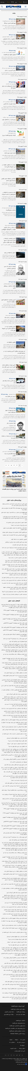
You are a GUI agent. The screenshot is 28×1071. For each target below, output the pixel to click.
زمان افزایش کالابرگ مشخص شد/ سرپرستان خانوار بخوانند (14, 532)
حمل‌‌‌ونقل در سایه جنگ (10, 317)
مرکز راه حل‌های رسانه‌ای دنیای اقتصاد (17, 1031)
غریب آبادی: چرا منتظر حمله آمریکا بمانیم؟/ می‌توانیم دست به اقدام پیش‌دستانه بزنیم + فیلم (14, 795)
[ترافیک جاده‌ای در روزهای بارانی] (20, 284)
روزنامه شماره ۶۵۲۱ (12, 313)
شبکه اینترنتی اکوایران (9, 1012)
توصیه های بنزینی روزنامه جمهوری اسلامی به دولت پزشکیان (14, 720)
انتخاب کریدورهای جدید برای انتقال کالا (9, 87)
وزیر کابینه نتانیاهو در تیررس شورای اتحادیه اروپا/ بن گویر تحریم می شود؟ (14, 730)
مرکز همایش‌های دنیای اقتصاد (18, 1023)
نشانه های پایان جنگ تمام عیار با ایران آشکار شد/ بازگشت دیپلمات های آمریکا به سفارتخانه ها (15, 716)
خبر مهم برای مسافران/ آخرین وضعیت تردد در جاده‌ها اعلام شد (14, 352)
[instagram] (22, 1055)
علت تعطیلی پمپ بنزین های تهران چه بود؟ (17, 746)
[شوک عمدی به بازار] (20, 425)
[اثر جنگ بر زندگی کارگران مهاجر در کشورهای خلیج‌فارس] (20, 226)
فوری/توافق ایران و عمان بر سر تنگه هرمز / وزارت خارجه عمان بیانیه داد (14, 513)
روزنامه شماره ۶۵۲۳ (12, 282)
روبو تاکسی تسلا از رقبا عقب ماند (9, 382)
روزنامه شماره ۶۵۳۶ (12, 131)
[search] (2, 6)
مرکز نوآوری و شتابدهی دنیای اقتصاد (17, 1026)
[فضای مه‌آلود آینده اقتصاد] (20, 52)
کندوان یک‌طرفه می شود (10, 253)
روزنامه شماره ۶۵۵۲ (12, 35)
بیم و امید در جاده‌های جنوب (9, 120)
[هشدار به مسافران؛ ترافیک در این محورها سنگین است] (20, 167)
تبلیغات (16, 1040)
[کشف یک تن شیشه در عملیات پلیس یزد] (20, 436)
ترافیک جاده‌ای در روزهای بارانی (10, 287)
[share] (11, 1055)
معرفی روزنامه (22, 1048)
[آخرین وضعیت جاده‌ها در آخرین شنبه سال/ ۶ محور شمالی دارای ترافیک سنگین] (20, 241)
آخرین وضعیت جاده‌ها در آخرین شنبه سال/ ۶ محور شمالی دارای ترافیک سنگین (9, 240)
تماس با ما (22, 1040)
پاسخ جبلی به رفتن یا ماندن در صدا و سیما (18, 557)
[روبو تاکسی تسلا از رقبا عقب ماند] (20, 380)
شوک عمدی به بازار (11, 423)
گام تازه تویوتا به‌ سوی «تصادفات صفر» (10, 411)
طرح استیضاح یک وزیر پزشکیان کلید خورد (18, 641)
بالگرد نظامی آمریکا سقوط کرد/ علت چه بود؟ (17, 741)
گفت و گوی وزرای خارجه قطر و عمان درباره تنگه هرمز (15, 765)
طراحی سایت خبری (22, 1064)
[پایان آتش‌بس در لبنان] (20, 68)
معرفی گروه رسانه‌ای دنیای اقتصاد (18, 1009)
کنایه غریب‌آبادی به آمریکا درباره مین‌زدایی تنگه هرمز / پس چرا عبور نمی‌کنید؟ (15, 786)
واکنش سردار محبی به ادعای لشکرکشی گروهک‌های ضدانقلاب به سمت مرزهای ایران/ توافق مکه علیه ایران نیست (14, 650)
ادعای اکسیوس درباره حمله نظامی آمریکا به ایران (17, 694)
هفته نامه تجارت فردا (20, 1014)
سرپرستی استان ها (21, 1042)
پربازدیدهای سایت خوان (14, 500)
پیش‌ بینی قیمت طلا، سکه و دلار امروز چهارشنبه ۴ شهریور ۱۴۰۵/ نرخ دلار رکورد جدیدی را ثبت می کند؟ (14, 565)
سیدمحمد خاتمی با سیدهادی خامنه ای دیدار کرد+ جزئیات (15, 594)
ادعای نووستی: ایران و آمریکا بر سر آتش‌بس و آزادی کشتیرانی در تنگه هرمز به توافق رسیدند (14, 755)
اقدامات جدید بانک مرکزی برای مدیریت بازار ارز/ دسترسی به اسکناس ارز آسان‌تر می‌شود (14, 583)
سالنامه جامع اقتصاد (11, 210)
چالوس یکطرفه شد (11, 342)
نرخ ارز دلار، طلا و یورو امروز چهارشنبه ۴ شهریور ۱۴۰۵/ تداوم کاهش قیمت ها (15, 611)
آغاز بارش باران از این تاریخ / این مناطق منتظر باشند (16, 783)
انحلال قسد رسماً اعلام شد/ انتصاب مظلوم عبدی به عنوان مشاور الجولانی (15, 528)
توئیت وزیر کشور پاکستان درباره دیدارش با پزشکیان (16, 542)
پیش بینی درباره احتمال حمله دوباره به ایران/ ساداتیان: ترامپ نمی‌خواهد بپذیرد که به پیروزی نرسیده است (15, 712)
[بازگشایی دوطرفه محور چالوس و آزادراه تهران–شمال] (20, 181)
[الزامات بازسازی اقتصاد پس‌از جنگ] (20, 133)
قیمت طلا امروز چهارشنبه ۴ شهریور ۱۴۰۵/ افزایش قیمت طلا (14, 627)
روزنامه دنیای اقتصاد (20, 1012)
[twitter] (19, 1055)
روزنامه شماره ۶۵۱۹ (12, 378)
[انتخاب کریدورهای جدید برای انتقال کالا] (20, 84)
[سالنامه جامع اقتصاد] (20, 211)
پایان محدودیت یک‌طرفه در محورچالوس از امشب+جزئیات (9, 193)
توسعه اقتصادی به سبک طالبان (10, 455)
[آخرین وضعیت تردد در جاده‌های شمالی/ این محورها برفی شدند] (20, 329)
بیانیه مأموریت (13, 1048)
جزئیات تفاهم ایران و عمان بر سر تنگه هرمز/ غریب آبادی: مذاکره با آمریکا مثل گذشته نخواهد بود (15, 776)
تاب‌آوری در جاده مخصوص (9, 39)
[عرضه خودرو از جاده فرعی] (20, 101)
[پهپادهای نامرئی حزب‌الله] (20, 21)
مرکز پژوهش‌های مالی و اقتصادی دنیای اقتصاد (15, 1028)
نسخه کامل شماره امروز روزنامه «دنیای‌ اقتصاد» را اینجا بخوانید (14, 490)
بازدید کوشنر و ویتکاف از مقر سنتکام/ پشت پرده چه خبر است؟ (15, 655)
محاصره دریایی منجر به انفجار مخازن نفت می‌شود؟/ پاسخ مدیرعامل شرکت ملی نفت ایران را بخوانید (14, 574)
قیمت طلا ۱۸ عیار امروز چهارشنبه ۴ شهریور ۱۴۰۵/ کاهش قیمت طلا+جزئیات (15, 630)
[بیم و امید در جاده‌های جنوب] (20, 118)
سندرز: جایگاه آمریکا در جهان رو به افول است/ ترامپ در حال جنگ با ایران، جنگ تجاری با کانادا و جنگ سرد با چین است (14, 768)
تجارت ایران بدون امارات (10, 153)
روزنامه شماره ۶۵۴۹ (12, 82)
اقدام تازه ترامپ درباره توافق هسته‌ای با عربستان (17, 738)
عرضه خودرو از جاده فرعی (10, 104)
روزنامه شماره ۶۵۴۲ (12, 115)
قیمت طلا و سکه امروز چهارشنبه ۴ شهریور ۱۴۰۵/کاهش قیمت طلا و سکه (15, 623)
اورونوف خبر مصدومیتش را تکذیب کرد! (18, 762)
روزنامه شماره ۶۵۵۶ (12, 19)
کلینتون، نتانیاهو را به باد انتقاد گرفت (19, 539)
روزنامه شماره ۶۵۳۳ (12, 149)
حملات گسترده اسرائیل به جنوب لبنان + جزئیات (17, 743)
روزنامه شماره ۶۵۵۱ (12, 50)
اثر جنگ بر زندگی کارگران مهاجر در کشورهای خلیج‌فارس (9, 228)
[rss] (14, 1055)
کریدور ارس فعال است (10, 396)
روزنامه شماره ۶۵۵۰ (12, 66)
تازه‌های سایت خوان (14, 601)
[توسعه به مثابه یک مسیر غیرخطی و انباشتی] (20, 269)
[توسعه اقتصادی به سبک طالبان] (20, 452)
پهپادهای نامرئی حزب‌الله (10, 23)
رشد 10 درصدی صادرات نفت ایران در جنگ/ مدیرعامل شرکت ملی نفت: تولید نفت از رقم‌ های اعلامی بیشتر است (14, 862)
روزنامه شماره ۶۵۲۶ (12, 223)
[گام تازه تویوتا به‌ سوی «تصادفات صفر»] (20, 410)
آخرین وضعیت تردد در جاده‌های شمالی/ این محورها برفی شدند (9, 328)
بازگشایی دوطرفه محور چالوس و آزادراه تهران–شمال (8, 179)
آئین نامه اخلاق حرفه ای (20, 1051)
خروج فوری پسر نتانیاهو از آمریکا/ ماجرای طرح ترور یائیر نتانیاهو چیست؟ (15, 635)
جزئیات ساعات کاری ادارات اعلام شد (20, 545)
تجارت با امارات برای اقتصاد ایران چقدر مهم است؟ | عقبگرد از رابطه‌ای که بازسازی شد (14, 723)
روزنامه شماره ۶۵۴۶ (12, 99)
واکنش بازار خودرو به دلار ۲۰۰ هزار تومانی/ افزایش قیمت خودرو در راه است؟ (15, 676)
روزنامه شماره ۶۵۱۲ (12, 449)
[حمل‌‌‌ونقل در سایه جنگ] (20, 315)
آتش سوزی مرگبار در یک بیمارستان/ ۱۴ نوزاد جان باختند (15, 638)
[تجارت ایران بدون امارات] (20, 151)
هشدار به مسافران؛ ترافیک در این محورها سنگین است (9, 166)
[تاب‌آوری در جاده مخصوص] (20, 36)
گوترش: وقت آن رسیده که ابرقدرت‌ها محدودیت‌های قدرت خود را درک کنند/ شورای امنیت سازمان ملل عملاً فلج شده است (15, 518)
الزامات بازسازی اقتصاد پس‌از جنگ (13, 136)
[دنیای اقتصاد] (13, 7)
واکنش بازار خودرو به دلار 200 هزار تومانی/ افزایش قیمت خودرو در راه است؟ (15, 874)
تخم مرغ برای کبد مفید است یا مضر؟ (19, 525)
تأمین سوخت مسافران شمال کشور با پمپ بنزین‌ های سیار (9, 366)
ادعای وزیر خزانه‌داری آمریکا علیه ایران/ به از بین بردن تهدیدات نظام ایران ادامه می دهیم (16, 704)
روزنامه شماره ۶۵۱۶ (12, 408)
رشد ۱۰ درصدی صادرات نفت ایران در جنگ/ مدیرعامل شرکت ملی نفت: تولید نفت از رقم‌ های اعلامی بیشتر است (14, 663)
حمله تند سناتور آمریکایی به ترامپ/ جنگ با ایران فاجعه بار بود (14, 734)
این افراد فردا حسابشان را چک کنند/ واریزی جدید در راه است (14, 580)
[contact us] (8, 1055)
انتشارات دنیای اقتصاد (20, 1020)
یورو (10, 2)
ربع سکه (23, 2)
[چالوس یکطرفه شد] (20, 344)
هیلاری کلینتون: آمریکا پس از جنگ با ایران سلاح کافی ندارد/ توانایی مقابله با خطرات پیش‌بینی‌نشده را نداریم (14, 569)
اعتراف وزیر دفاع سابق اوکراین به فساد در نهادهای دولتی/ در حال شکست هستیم (14, 690)
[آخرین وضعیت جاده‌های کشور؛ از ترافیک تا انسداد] (20, 302)
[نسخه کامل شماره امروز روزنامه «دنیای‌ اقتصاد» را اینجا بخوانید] (14, 478)
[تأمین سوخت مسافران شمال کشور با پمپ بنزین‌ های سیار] (20, 367)
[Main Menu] (25, 6)
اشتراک (10, 1040)
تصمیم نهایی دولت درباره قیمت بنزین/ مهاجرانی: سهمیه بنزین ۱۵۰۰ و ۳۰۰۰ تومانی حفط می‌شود (15, 588)
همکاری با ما (12, 1042)
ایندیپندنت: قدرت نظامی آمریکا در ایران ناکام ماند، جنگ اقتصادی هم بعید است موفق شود (15, 772)
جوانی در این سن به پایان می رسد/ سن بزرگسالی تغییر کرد (14, 577)
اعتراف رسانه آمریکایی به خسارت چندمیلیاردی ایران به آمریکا (14, 591)
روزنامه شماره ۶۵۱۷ (4, 394)
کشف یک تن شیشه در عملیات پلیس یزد (8, 437)
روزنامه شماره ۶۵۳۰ (12, 206)
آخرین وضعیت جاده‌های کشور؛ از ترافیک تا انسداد (8, 301)
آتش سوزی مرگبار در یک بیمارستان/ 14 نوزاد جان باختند (15, 837)
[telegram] (17, 1055)
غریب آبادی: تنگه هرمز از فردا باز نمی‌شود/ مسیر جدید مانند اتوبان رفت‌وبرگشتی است (14, 548)
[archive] (6, 1055)
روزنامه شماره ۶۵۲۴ (12, 264)
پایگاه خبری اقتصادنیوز (8, 1014)
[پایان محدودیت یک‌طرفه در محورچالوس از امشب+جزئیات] (20, 195)
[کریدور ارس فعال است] (20, 397)
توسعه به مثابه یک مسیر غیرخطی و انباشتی (10, 267)
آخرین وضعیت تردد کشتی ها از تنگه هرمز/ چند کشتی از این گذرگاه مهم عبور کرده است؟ (14, 686)
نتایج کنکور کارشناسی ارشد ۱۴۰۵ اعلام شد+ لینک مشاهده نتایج (15, 535)
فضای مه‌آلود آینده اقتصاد (10, 55)
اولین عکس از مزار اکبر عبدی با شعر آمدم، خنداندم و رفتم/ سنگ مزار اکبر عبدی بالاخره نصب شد (14, 504)
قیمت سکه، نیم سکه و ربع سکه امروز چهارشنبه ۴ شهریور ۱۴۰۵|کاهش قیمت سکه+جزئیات (15, 619)
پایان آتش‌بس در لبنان (10, 70)
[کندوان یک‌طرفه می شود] (20, 255)
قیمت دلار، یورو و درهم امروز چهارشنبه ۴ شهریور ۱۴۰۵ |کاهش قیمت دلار (15, 615)
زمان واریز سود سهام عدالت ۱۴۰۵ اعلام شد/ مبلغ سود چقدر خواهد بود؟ (14, 508)
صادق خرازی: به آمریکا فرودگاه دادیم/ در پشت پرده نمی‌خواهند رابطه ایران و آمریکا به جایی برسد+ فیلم (16, 561)
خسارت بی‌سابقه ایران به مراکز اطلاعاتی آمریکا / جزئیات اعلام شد (14, 790)
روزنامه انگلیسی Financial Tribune (17, 1033)
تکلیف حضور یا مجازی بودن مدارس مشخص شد (16, 522)
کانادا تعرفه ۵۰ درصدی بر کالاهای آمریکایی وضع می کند (15, 759)
